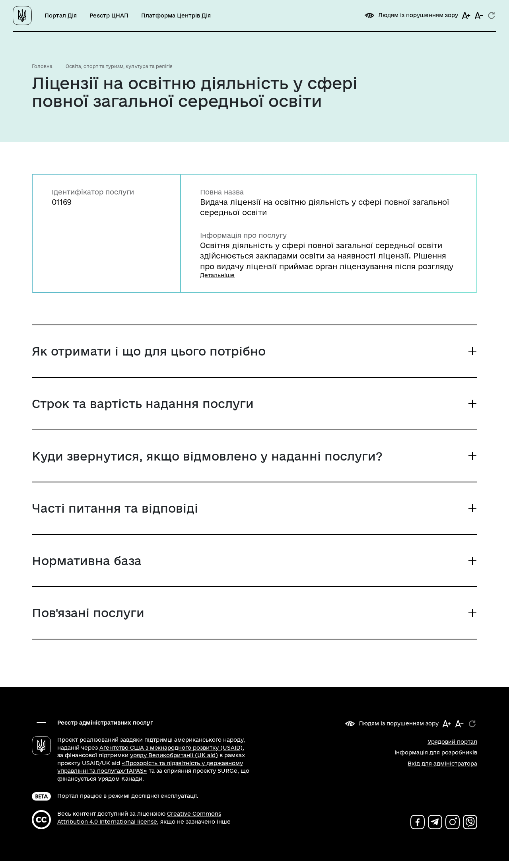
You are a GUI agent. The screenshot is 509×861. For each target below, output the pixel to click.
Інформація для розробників (435, 752)
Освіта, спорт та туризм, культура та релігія (119, 66)
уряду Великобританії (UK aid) (174, 755)
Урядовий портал (452, 742)
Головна (42, 66)
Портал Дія (61, 15)
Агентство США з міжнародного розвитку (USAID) (171, 747)
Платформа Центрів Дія (176, 15)
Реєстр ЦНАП (108, 15)
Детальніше (217, 275)
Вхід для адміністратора (442, 763)
